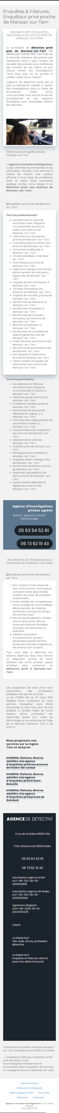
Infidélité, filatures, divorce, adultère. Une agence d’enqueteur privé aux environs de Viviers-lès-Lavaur (27, 762)
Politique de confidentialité (29, 1093)
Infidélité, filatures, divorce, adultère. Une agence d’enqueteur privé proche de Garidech (25, 795)
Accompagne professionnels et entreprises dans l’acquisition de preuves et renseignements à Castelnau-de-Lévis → (28, 1074)
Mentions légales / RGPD (21, 1098)
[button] (33, 530)
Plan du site (43, 1098)
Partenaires (38, 1103)
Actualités (24, 1053)
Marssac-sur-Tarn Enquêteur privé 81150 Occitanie (29, 1054)
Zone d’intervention (29, 1089)
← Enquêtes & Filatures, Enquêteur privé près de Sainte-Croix (27, 1064)
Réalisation (22, 1103)
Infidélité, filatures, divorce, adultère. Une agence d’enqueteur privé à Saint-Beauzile (25, 779)
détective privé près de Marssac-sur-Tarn (29, 49)
